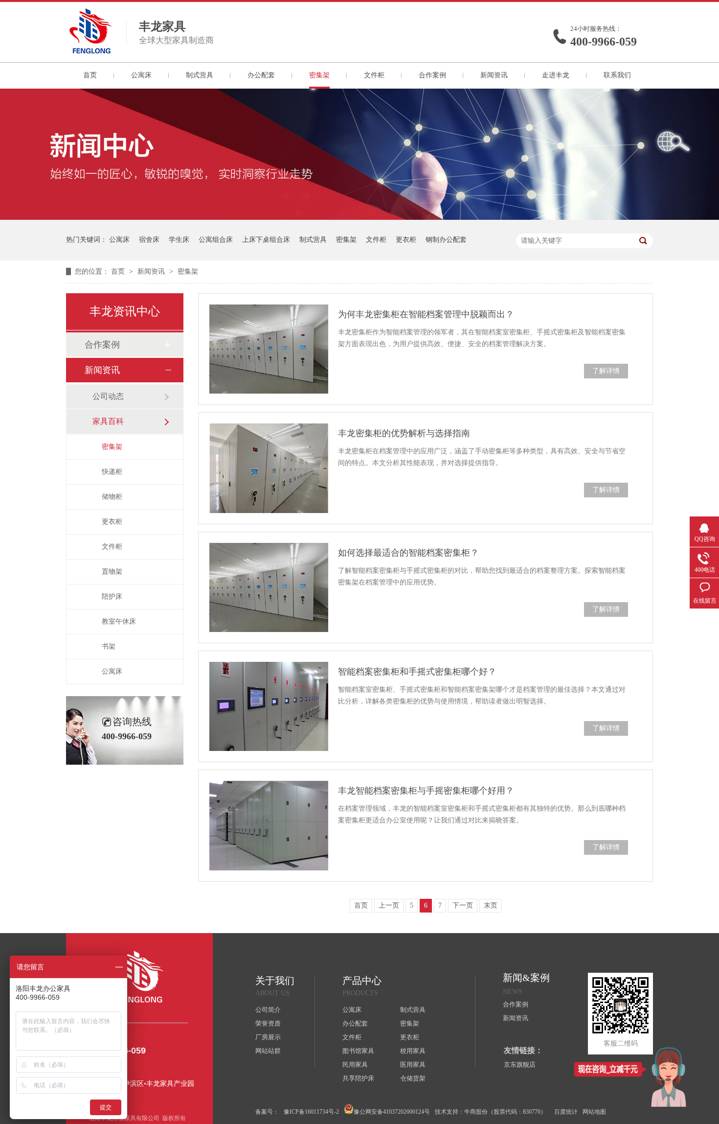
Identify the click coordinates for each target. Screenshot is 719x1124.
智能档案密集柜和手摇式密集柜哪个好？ (417, 672)
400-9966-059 (603, 41)
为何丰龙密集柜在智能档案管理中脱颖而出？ (426, 314)
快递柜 (112, 471)
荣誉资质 (268, 1023)
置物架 (112, 571)
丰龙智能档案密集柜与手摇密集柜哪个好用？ (426, 791)
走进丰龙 (555, 75)
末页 (490, 905)
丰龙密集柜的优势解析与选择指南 (404, 433)
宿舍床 (149, 239)
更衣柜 (406, 239)
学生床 (179, 239)
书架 (108, 646)
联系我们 (617, 75)
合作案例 (432, 75)
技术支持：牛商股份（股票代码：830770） (490, 1111)
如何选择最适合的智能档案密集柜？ (408, 553)
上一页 (389, 905)
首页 (90, 75)
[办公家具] (359, 217)
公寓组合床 (216, 239)
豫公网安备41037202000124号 (392, 1111)
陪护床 (112, 596)
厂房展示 (268, 1037)
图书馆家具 (358, 1050)
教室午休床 (119, 621)
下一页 (462, 905)
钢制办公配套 (446, 239)
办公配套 (261, 75)
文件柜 (374, 75)
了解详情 (606, 371)
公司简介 (268, 1009)
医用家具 (413, 1064)
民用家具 (355, 1064)
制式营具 (199, 75)
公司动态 (108, 396)
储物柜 (112, 496)
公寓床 (141, 75)
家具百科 (108, 421)
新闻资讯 (494, 75)
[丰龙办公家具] (90, 50)
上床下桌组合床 (266, 239)
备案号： (267, 1111)
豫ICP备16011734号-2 (311, 1111)
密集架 (319, 75)
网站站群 (268, 1050)
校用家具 (413, 1050)
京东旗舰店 (520, 1064)
